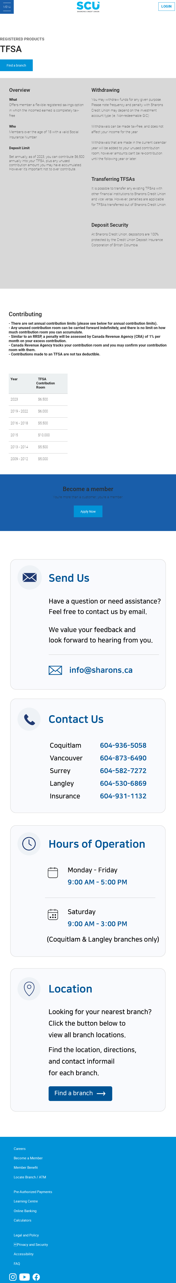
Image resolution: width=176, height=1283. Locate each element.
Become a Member (28, 1158)
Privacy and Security (31, 1244)
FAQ (17, 1263)
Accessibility (23, 1254)
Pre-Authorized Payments (33, 1191)
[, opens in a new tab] (88, 835)
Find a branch (16, 65)
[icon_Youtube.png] (24, 1276)
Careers (20, 1148)
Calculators (22, 1220)
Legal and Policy (26, 1235)
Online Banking (25, 1210)
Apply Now (88, 511)
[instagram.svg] (12, 1276)
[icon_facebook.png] (36, 1276)
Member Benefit (26, 1167)
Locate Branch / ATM (30, 1177)
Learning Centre (26, 1201)
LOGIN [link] (166, 6)
